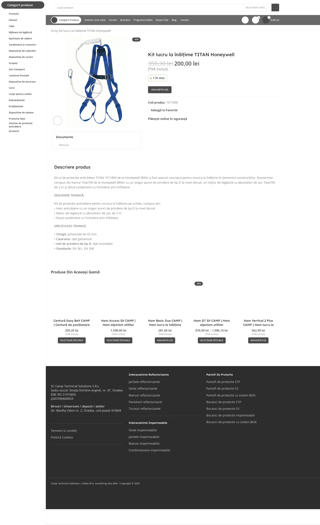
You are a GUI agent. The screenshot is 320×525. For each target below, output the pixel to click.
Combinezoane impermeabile (149, 450)
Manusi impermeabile (144, 443)
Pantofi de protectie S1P (223, 382)
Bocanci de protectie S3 (222, 409)
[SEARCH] (275, 7)
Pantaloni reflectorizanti (145, 402)
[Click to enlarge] (57, 120)
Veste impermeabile (143, 430)
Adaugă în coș (159, 89)
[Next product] (277, 31)
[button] (165, 340)
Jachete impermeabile (144, 437)
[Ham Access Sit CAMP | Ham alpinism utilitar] (118, 299)
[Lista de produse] (273, 31)
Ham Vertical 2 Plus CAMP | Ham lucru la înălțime (258, 325)
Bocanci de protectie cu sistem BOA (231, 422)
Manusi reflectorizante (144, 395)
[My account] (245, 20)
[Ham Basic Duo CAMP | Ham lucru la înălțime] (165, 299)
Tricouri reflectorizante (144, 409)
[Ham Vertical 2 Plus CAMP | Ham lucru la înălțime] (258, 299)
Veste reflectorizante (143, 388)
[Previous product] (269, 31)
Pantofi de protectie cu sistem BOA (230, 395)
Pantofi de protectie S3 (222, 388)
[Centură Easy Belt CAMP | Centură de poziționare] (71, 299)
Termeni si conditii (64, 431)
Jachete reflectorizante (144, 382)
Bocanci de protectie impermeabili (230, 415)
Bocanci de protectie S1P (223, 402)
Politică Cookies (62, 437)
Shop (54, 31)
